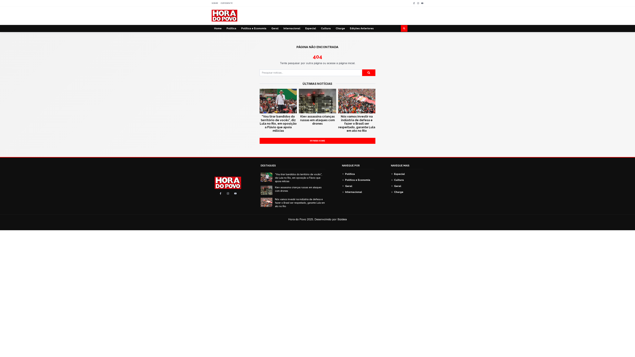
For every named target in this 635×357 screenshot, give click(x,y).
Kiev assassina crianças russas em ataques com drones (317, 120)
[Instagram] (418, 3)
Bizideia (342, 219)
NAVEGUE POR (351, 165)
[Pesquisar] (368, 72)
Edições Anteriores (362, 28)
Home (218, 28)
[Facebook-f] (414, 3)
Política (231, 28)
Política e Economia (253, 28)
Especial (310, 28)
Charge (340, 28)
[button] (404, 28)
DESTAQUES (268, 165)
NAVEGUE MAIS (400, 165)
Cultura (326, 28)
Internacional (291, 28)
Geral (274, 28)
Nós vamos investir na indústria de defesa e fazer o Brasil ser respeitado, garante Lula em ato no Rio (356, 123)
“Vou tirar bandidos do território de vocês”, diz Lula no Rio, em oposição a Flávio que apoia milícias (278, 123)
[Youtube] (422, 3)
